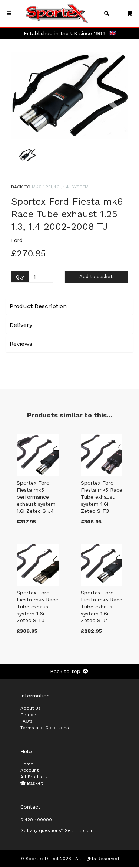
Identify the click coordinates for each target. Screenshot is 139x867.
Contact (29, 714)
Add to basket (96, 276)
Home (26, 764)
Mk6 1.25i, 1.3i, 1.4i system (60, 187)
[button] (23, 117)
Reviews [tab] (21, 343)
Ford (17, 240)
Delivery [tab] (21, 324)
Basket (34, 783)
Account (29, 770)
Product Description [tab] (38, 306)
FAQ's (26, 721)
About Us (30, 708)
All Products (34, 776)
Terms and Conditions (44, 727)
